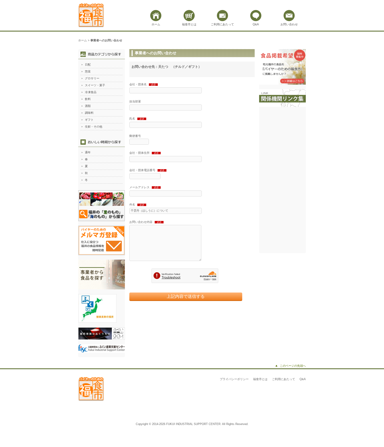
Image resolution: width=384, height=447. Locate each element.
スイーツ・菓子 (95, 85)
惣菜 (88, 71)
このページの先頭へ (293, 365)
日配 (88, 64)
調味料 (89, 112)
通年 (88, 152)
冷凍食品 (90, 92)
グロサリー (92, 78)
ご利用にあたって (222, 24)
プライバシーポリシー (234, 379)
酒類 (88, 106)
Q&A (256, 24)
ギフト (89, 119)
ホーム (156, 24)
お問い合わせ (289, 24)
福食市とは (189, 24)
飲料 (88, 99)
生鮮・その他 (93, 126)
